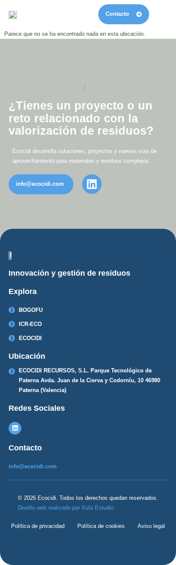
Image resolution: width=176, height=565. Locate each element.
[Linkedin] (15, 428)
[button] (160, 14)
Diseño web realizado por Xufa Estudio (66, 507)
